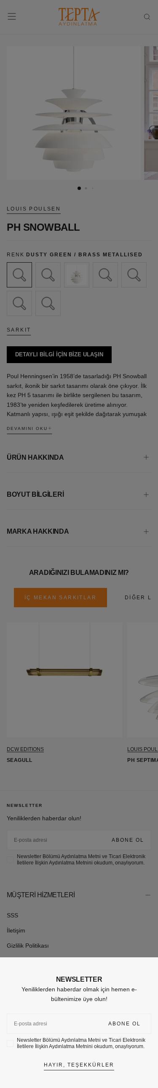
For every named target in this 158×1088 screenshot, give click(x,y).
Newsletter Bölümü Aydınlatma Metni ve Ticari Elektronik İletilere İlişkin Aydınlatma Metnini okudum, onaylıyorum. (81, 1043)
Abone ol (124, 1024)
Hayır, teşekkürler (79, 1065)
